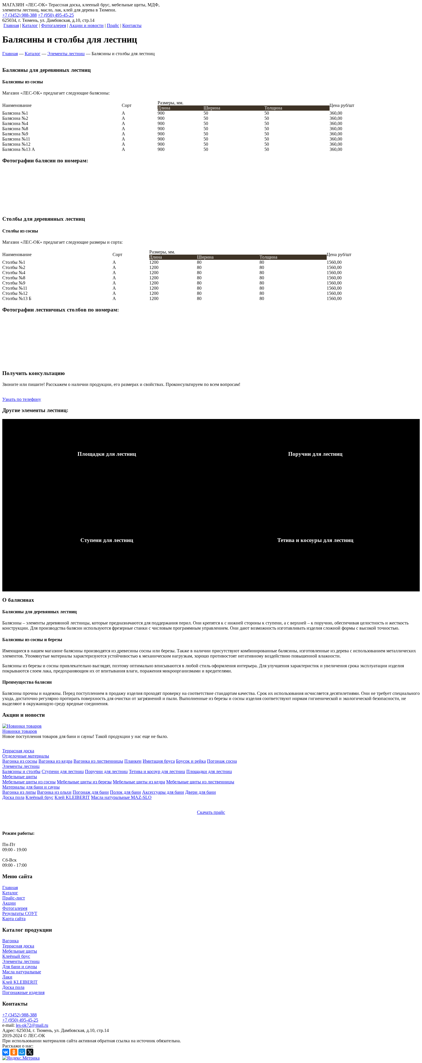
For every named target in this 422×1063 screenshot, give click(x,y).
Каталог (10, 892)
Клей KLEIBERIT (20, 982)
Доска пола (13, 987)
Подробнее (13, 421)
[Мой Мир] (21, 1052)
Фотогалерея (14, 908)
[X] (29, 1052)
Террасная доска (18, 945)
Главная (10, 887)
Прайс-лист (13, 897)
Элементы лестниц (21, 961)
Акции (9, 903)
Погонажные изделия (23, 992)
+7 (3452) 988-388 (19, 15)
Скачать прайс (211, 812)
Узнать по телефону (21, 399)
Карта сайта (14, 918)
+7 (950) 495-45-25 (56, 15)
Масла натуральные (21, 971)
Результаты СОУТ (19, 913)
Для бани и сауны (19, 966)
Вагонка (10, 940)
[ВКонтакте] (5, 1052)
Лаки (7, 976)
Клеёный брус (16, 956)
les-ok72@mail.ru (32, 1025)
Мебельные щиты (19, 951)
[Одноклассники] (13, 1052)
